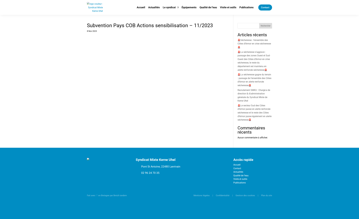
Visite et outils (228, 7)
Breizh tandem (120, 195)
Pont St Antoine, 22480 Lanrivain (160, 166)
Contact (265, 7)
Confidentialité (222, 195)
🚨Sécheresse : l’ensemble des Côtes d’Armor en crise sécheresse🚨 (254, 44)
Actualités (154, 7)
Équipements (189, 7)
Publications (246, 7)
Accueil (141, 7)
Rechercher (266, 26)
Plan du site (266, 195)
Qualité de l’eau (208, 7)
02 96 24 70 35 (150, 172)
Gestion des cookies (245, 195)
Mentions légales (202, 195)
